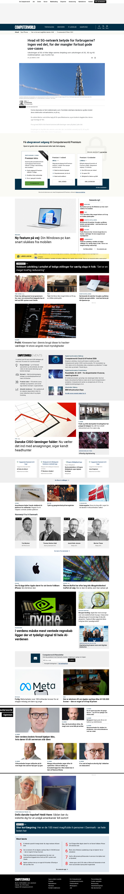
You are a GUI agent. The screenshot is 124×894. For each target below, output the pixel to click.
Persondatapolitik (96, 879)
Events (39, 1)
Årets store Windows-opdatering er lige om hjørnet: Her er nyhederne (86, 851)
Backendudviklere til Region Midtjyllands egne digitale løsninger (74, 469)
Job (34, 1)
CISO (16, 438)
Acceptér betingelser (50, 663)
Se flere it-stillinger (61, 480)
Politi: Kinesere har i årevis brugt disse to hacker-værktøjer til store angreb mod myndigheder (93, 234)
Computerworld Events (76, 881)
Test (85, 212)
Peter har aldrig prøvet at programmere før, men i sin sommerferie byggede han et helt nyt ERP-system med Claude (74, 257)
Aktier (65, 583)
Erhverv (61, 27)
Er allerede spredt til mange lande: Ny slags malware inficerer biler (41, 844)
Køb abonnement (100, 1)
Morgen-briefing (84, 610)
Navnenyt (51, 886)
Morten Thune (98, 543)
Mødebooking (54, 1)
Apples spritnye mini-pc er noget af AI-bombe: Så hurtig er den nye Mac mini (40, 863)
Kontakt (90, 1)
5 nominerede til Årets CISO (65, 32)
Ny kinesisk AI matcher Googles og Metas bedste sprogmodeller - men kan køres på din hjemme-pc (93, 224)
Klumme (81, 421)
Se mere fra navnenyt (61, 551)
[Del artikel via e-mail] (92, 58)
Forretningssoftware (21, 812)
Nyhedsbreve (82, 1)
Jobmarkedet (88, 239)
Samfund (84, 27)
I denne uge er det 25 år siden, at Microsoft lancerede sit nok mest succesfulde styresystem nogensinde (87, 863)
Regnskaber (18, 627)
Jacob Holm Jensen (74, 543)
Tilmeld (71, 660)
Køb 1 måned (62, 181)
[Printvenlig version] (95, 57)
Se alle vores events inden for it (75, 393)
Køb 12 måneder (90, 181)
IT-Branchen (83, 503)
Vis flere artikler (88, 249)
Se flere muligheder (101, 187)
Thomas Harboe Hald (50, 543)
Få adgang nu (34, 183)
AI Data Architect (22, 469)
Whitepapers (73, 886)
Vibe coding (18, 294)
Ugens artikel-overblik (54, 879)
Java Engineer (93, 469)
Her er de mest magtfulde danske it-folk (42, 32)
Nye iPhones (24, 32)
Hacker (86, 229)
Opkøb (17, 503)
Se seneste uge (61, 869)
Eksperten (63, 1)
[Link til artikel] (45, 216)
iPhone (17, 583)
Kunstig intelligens (90, 220)
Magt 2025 (20, 824)
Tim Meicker (26, 543)
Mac (64, 697)
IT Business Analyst (47, 471)
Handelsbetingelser (97, 886)
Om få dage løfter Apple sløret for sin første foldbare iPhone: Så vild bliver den (87, 844)
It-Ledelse (72, 27)
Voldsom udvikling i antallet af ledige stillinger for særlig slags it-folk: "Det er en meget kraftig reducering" (94, 243)
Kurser (45, 1)
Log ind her (103, 152)
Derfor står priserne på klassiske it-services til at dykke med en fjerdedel (87, 857)
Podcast (50, 881)
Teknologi (49, 27)
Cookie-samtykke (96, 881)
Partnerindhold (74, 883)
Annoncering (72, 1)
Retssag (17, 697)
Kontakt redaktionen (54, 888)
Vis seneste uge (102, 249)
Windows (17, 234)
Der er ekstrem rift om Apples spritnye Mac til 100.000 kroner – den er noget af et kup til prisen (41, 851)
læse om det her (80, 192)
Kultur (49, 503)
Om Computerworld (24, 1)
